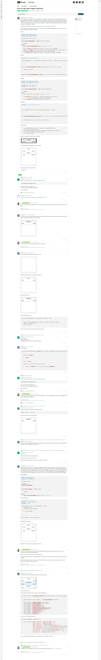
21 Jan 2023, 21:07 (29, 336)
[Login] (100, 1)
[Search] (1, 14)
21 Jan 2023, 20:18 (30, 214)
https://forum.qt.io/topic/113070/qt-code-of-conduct (37, 209)
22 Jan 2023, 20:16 (30, 407)
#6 (67, 252)
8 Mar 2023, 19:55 (30, 573)
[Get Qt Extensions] (1, 16)
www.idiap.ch (27, 208)
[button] (1, 659)
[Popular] (1, 7)
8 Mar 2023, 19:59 (35, 646)
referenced (29, 570)
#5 (67, 242)
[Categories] (1, 1)
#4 (67, 214)
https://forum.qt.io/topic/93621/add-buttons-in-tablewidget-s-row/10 (33, 197)
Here (27, 189)
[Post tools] (67, 172)
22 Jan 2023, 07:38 (30, 346)
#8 (67, 346)
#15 (67, 549)
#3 (67, 203)
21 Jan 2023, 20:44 (30, 252)
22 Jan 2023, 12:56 (29, 178)
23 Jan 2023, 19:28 (30, 465)
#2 (67, 195)
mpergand (22, 178)
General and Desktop (25, 10)
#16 (67, 573)
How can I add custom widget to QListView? (37, 180)
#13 (67, 452)
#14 (67, 465)
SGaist (21, 203)
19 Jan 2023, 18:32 (35, 203)
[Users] (1, 10)
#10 (67, 394)
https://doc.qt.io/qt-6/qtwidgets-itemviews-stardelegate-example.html (43, 26)
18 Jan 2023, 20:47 (30, 17)
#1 (67, 17)
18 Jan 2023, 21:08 (28, 195)
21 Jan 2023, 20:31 (35, 242)
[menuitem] (100, 1)
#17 (67, 646)
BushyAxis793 (23, 17)
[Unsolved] (1, 18)
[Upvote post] (63, 172)
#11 (67, 407)
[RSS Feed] (26, 14)
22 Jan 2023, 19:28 (35, 394)
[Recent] (1, 3)
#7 (67, 336)
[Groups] (1, 12)
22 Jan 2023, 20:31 (30, 441)
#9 (67, 178)
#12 (67, 441)
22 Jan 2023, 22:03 (29, 452)
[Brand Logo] (25, 2)
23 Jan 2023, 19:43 (35, 549)
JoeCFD (22, 195)
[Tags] (1, 5)
